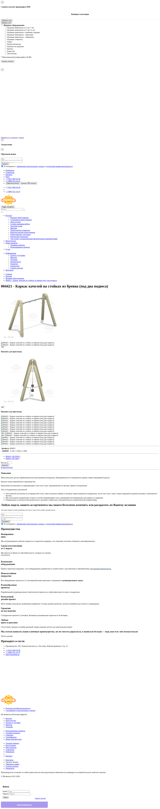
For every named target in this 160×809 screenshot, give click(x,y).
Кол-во (3, 463)
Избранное (10, 752)
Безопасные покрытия (19, 237)
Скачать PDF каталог (28, 183)
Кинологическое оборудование (22, 232)
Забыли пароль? (40, 798)
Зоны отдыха (15, 222)
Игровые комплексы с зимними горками (23, 32)
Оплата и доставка (17, 255)
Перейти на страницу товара (12, 138)
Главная (9, 274)
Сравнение (10, 750)
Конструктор (11, 241)
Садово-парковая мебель (20, 224)
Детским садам (16, 226)
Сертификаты (11, 737)
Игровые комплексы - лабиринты (20, 37)
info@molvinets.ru (12, 655)
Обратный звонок (13, 183)
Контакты (9, 270)
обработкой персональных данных (30, 166)
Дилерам (13, 260)
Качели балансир (14, 44)
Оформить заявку (13, 764)
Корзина (9, 756)
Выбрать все (6, 23)
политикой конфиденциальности (59, 166)
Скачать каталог (7, 61)
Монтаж (13, 257)
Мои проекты (11, 748)
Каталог (9, 216)
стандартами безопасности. (101, 569)
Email (5, 791)
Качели (10, 49)
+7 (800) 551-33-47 (13, 181)
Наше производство (14, 739)
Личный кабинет (12, 743)
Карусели (11, 51)
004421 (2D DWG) (13, 456)
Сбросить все (6, 20)
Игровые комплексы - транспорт (20, 35)
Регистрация (11, 745)
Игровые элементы (15, 39)
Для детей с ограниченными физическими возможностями (33, 239)
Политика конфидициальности (18, 708)
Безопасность (15, 262)
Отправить (5, 521)
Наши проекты (12, 243)
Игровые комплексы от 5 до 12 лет (21, 30)
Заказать (5, 164)
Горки (9, 42)
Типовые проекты (17, 245)
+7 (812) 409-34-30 (13, 179)
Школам (13, 228)
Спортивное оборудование (21, 220)
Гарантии (14, 264)
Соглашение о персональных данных (20, 710)
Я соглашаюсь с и (38, 166)
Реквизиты (10, 768)
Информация (11, 253)
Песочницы (12, 54)
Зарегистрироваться (24, 805)
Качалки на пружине (15, 46)
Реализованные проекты (20, 247)
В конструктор (7, 467)
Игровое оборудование (14, 25)
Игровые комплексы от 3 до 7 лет (20, 28)
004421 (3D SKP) (12, 459)
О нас (8, 249)
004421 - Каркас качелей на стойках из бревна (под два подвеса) (31, 280)
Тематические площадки (20, 230)
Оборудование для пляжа (20, 235)
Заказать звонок (12, 762)
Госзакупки (14, 266)
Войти (6, 797)
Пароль (6, 794)
